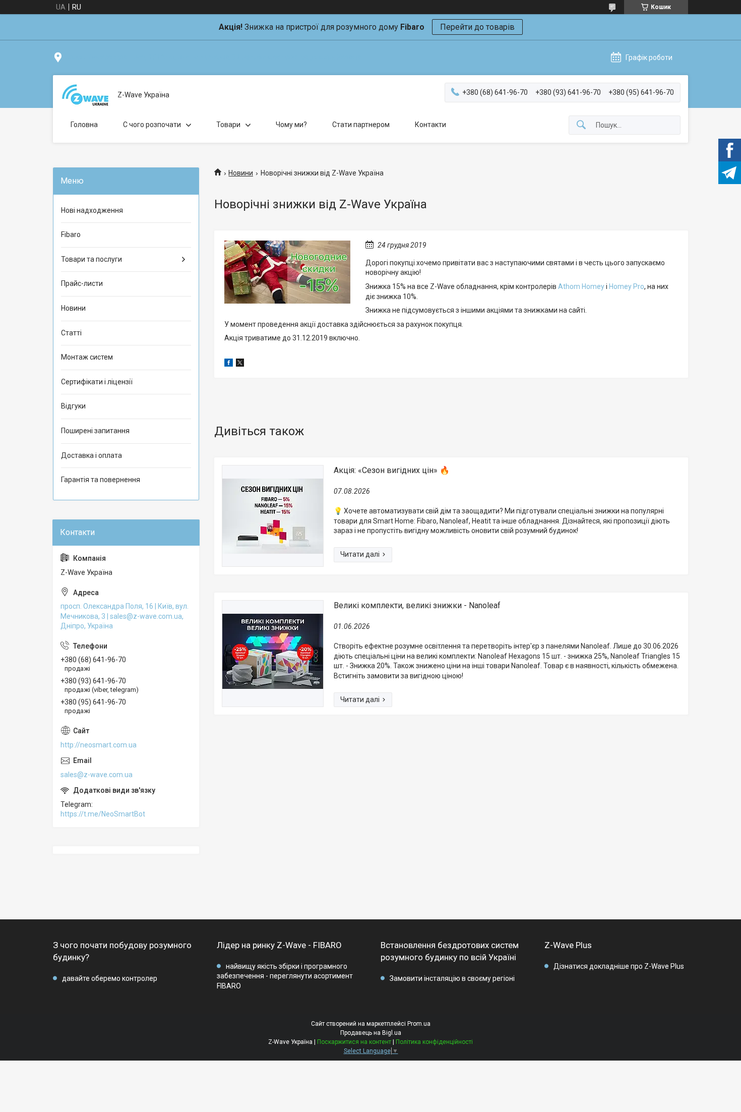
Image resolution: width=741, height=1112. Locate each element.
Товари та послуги (91, 259)
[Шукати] (581, 125)
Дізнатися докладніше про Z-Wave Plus (618, 966)
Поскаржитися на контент (354, 1041)
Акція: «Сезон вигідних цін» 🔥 (392, 470)
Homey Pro (626, 286)
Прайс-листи (82, 283)
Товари (228, 125)
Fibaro (71, 234)
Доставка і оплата (91, 455)
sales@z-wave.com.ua (96, 775)
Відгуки (73, 406)
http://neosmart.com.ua (98, 745)
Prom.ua (418, 1023)
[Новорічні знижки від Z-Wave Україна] (287, 272)
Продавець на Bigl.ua (370, 1032)
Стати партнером (361, 125)
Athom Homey (581, 286)
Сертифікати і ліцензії (97, 382)
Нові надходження (92, 210)
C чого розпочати (152, 125)
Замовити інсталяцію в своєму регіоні (452, 978)
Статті (71, 333)
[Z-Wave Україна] (85, 95)
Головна (84, 125)
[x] (240, 364)
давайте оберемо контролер (109, 978)
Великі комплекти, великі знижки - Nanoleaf (417, 605)
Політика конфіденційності (434, 1041)
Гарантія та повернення (100, 480)
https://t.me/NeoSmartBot (102, 814)
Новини (240, 173)
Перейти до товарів (477, 27)
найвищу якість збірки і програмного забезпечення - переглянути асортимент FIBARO (285, 976)
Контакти (430, 125)
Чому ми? (291, 125)
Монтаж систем (87, 357)
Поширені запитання (95, 431)
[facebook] (228, 364)
